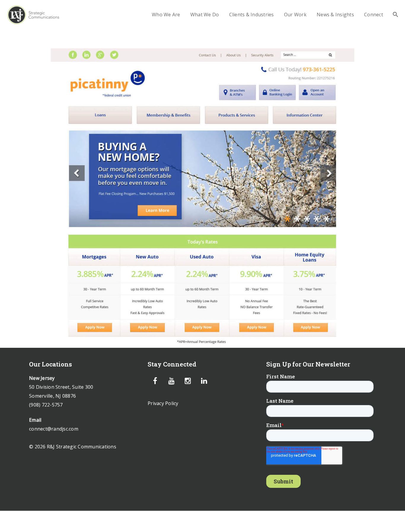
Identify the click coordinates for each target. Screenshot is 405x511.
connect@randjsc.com (53, 429)
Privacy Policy (163, 403)
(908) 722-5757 (46, 405)
